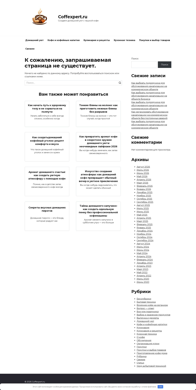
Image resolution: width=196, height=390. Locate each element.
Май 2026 (142, 176)
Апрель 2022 (144, 275)
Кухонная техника (124, 40)
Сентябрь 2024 (145, 240)
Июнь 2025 (143, 211)
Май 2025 (142, 215)
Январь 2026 (144, 189)
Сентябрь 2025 (145, 202)
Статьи (140, 363)
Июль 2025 (143, 208)
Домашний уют (34, 40)
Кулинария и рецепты (97, 40)
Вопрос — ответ (145, 308)
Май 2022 (142, 272)
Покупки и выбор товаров (154, 40)
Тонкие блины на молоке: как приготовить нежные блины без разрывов (98, 108)
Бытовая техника (146, 302)
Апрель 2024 (144, 256)
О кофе (141, 337)
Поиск (135, 58)
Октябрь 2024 (144, 237)
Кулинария (143, 327)
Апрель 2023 (144, 266)
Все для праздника (148, 311)
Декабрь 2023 (145, 263)
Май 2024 (142, 253)
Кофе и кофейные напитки (64, 40)
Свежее (30, 48)
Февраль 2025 (145, 224)
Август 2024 (143, 243)
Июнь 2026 (143, 173)
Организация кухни (148, 343)
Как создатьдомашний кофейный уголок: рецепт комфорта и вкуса (47, 140)
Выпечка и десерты (148, 318)
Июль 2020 (143, 279)
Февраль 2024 (145, 259)
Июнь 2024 (143, 250)
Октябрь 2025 (144, 199)
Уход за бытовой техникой (151, 366)
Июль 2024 (143, 247)
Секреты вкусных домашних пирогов (47, 209)
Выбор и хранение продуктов (153, 315)
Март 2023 (142, 269)
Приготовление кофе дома (152, 353)
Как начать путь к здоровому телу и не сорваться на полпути (47, 108)
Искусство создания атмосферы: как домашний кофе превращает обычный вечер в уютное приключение (98, 176)
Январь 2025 (144, 227)
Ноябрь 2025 (144, 195)
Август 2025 (143, 205)
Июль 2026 (143, 170)
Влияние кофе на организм (152, 305)
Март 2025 (142, 221)
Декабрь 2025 (144, 192)
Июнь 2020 (143, 282)
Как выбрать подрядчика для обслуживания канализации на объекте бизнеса (149, 95)
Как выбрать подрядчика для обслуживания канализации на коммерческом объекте (149, 86)
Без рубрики (144, 299)
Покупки (142, 347)
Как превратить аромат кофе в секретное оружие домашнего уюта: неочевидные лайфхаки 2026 (98, 141)
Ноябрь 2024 (144, 234)
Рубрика (141, 356)
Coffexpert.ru (72, 16)
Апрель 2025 (144, 218)
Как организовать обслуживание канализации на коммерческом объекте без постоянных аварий (149, 115)
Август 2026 (143, 167)
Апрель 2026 (144, 179)
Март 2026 (142, 183)
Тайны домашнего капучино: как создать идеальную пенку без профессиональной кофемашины (98, 210)
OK (160, 387)
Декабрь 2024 (145, 231)
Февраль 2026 (145, 186)
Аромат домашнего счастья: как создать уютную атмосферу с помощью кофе (47, 175)
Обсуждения (144, 340)
